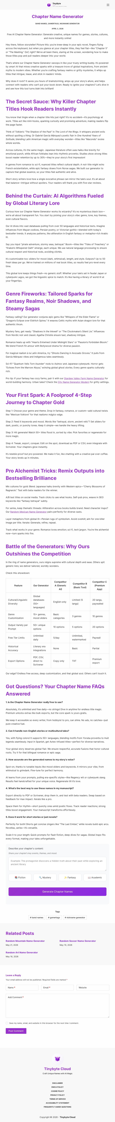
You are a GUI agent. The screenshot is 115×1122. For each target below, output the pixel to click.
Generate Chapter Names (57, 891)
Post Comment (16, 1031)
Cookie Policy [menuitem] (57, 1091)
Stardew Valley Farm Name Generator (84, 378)
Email (46, 987)
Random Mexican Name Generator (28, 511)
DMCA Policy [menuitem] (57, 1087)
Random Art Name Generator (22, 952)
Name (11, 987)
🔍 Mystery (45, 877)
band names (41, 24)
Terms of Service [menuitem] (58, 1099)
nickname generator (70, 24)
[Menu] (108, 5)
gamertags (53, 24)
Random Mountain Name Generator (25, 941)
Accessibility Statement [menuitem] (57, 1103)
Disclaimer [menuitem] (57, 1083)
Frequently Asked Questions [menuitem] (57, 1107)
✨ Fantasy (70, 877)
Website (83, 987)
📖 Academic (95, 877)
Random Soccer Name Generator (78, 941)
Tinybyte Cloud (57, 1069)
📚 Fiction (20, 877)
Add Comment (16, 997)
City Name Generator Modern (73, 382)
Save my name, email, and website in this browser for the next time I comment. (44, 1023)
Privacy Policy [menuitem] (57, 1095)
